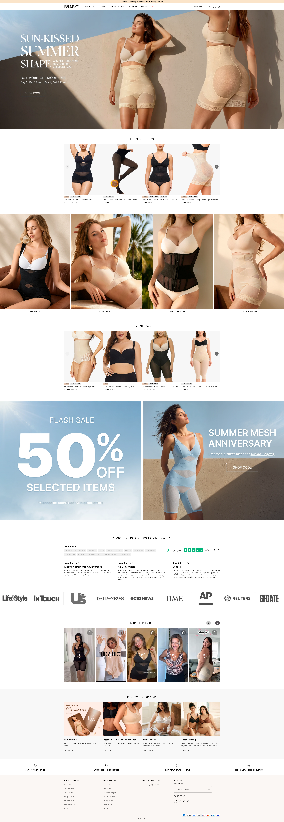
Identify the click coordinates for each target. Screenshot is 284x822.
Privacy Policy (108, 801)
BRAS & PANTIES (106, 311)
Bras (122, 7)
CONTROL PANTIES (249, 311)
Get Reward (69, 750)
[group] (87, 569)
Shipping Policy (69, 797)
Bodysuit (101, 7)
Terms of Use (108, 805)
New (94, 7)
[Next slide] (217, 167)
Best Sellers (86, 7)
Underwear (132, 7)
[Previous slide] (67, 167)
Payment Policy (69, 801)
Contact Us (68, 785)
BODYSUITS (35, 311)
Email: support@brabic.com (151, 785)
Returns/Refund (69, 805)
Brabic (144, 818)
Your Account (69, 789)
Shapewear (113, 7)
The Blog (106, 808)
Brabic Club (107, 789)
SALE (152, 7)
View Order (185, 750)
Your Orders (68, 793)
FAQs (66, 808)
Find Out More (109, 750)
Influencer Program (110, 793)
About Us (143, 7)
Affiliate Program (109, 797)
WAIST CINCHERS (177, 311)
